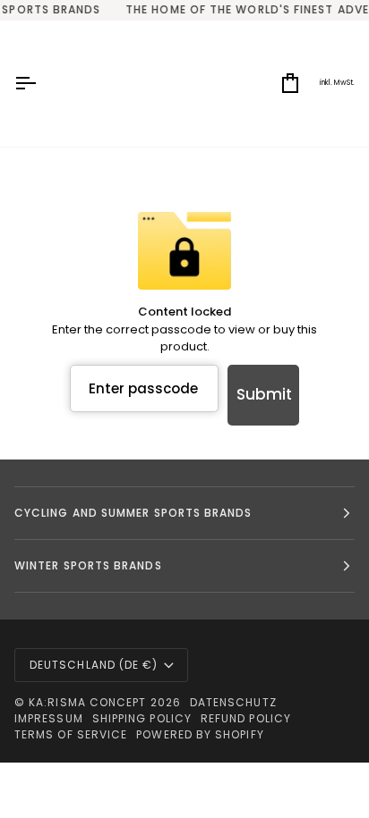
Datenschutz (233, 702)
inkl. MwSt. (337, 83)
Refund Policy (246, 718)
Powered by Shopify (199, 734)
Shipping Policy (142, 718)
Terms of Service (70, 734)
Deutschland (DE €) (94, 664)
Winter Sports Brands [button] (88, 565)
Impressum (48, 718)
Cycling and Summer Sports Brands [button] (133, 512)
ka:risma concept (87, 702)
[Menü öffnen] (41, 84)
